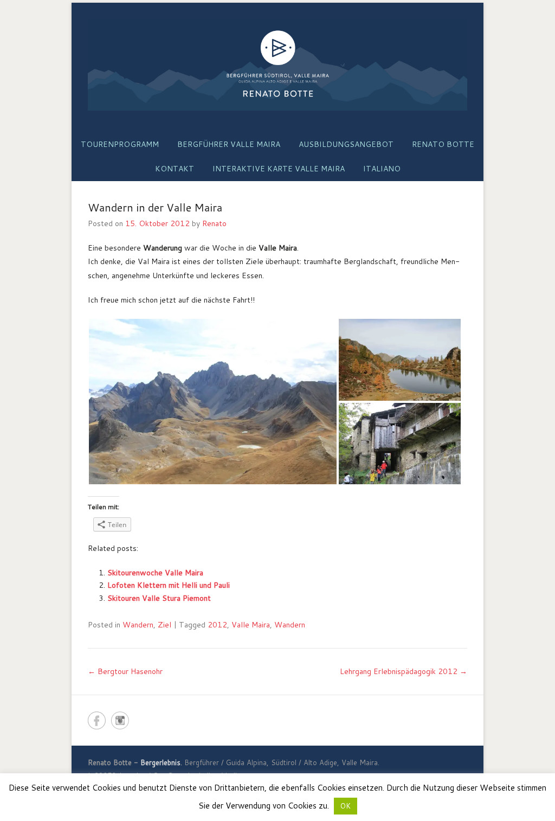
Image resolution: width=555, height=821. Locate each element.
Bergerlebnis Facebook (97, 720)
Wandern (137, 624)
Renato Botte (443, 144)
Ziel (164, 624)
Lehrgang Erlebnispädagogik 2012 (403, 671)
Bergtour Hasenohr (125, 671)
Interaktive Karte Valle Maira (278, 168)
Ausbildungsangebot (346, 144)
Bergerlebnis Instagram (120, 720)
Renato (214, 223)
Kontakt (174, 168)
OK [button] (345, 806)
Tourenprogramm (120, 144)
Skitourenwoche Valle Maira (155, 572)
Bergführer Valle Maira (228, 144)
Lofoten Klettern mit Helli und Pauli (168, 585)
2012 (217, 624)
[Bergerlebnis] (277, 65)
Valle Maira (250, 624)
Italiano (382, 168)
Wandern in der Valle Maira (155, 207)
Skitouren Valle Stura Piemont (159, 598)
